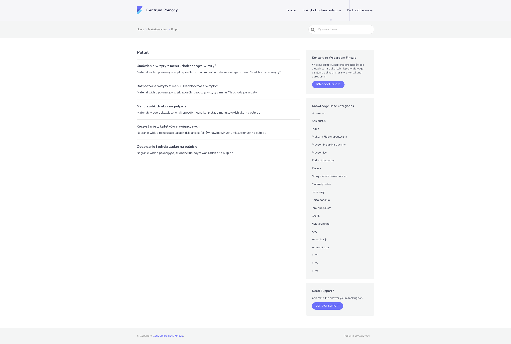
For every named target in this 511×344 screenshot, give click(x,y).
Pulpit (315, 129)
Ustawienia (319, 113)
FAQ (314, 232)
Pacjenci (317, 168)
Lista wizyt (318, 192)
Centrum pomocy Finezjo (168, 336)
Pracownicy (319, 153)
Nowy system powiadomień (329, 176)
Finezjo (291, 10)
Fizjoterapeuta (321, 224)
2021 (315, 271)
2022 (315, 263)
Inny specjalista (321, 208)
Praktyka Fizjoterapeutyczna (321, 10)
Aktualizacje (319, 239)
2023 (315, 255)
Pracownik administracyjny (329, 145)
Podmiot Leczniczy (360, 10)
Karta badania (321, 200)
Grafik (316, 216)
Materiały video (321, 184)
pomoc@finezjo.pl (328, 84)
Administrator (320, 247)
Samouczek (319, 121)
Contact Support (328, 306)
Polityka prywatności (357, 336)
